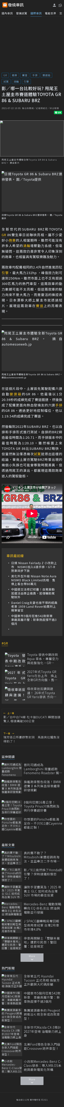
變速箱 (46, 75)
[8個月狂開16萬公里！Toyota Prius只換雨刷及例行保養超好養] (12, 807)
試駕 (6, 81)
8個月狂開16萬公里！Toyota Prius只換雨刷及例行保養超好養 (42, 806)
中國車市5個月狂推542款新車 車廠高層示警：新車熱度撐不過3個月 (34, 620)
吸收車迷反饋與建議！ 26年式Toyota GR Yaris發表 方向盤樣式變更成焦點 (42, 693)
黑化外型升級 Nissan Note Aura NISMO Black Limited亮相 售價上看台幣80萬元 (33, 580)
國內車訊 (7, 13)
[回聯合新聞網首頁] (4, 4)
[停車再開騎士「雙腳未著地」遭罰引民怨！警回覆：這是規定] (12, 943)
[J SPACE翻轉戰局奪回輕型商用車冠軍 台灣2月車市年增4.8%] (12, 926)
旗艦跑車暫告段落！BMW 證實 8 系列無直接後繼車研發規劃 (42, 786)
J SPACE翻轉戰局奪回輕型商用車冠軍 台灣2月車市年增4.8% (41, 925)
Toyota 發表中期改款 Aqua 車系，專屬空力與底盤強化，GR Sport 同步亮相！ (43, 659)
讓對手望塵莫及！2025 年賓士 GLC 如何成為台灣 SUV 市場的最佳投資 (42, 891)
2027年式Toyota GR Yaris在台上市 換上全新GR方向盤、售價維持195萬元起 (42, 676)
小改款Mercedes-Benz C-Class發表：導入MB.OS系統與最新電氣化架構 (43, 1065)
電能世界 (50, 13)
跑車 (14, 75)
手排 (35, 75)
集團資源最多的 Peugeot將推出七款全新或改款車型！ (42, 1014)
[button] (59, 4)
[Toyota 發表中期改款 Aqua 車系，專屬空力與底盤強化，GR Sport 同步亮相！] (15, 659)
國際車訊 (36, 13)
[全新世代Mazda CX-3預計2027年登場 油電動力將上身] (12, 1032)
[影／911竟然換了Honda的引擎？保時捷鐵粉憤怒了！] (12, 875)
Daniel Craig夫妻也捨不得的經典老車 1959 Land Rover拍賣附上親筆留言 (34, 606)
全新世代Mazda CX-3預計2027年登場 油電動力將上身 (42, 1031)
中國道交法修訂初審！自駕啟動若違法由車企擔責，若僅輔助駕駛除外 (33, 593)
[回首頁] (15, 4)
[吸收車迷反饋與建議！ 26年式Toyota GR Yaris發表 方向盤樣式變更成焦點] (15, 693)
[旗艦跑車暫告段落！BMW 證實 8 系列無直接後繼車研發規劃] (12, 786)
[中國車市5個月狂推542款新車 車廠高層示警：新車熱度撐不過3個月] (12, 998)
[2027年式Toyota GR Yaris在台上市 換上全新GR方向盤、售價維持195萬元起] (15, 676)
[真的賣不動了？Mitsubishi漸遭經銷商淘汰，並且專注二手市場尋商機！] (12, 858)
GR (5, 75)
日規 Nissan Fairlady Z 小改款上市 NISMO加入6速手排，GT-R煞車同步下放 (34, 567)
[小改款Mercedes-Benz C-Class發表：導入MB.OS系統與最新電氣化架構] (12, 1066)
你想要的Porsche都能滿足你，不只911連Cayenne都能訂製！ (43, 823)
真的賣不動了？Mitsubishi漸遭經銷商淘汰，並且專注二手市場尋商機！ (42, 857)
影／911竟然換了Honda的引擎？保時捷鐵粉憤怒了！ (43, 874)
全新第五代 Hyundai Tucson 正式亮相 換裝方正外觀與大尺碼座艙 (42, 980)
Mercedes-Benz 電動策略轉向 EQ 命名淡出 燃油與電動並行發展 (42, 908)
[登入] (54, 5)
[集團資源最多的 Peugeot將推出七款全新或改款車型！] (12, 1015)
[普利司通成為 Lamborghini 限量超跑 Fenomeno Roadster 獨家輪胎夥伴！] (12, 770)
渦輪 (16, 81)
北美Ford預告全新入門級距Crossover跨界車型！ (42, 1046)
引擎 (26, 81)
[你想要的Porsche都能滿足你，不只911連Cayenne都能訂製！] (12, 824)
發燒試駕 (21, 13)
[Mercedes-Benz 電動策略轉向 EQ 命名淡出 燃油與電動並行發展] (12, 909)
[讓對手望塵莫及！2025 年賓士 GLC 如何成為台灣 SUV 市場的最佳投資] (12, 892)
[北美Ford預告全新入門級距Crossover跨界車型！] (12, 1049)
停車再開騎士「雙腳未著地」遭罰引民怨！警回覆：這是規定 (42, 942)
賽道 (24, 75)
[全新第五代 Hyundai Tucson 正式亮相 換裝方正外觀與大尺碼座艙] (12, 981)
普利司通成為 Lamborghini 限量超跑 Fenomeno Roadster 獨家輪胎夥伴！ (43, 769)
